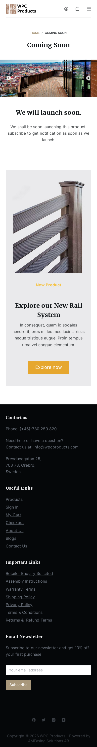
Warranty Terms (20, 589)
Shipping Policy (20, 596)
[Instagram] (53, 720)
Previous (8, 78)
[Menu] (89, 8)
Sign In (12, 507)
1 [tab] (29, 89)
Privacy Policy (19, 604)
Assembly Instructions (26, 581)
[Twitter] (44, 720)
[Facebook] (34, 720)
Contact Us (16, 545)
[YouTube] (63, 720)
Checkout (15, 522)
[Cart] (77, 9)
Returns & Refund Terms (29, 620)
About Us (14, 530)
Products (14, 499)
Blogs (11, 538)
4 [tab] (52, 89)
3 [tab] (44, 89)
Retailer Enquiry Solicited (29, 573)
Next (88, 78)
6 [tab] (67, 89)
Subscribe (18, 684)
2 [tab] (37, 89)
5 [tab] (59, 89)
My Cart (13, 514)
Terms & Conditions (24, 612)
